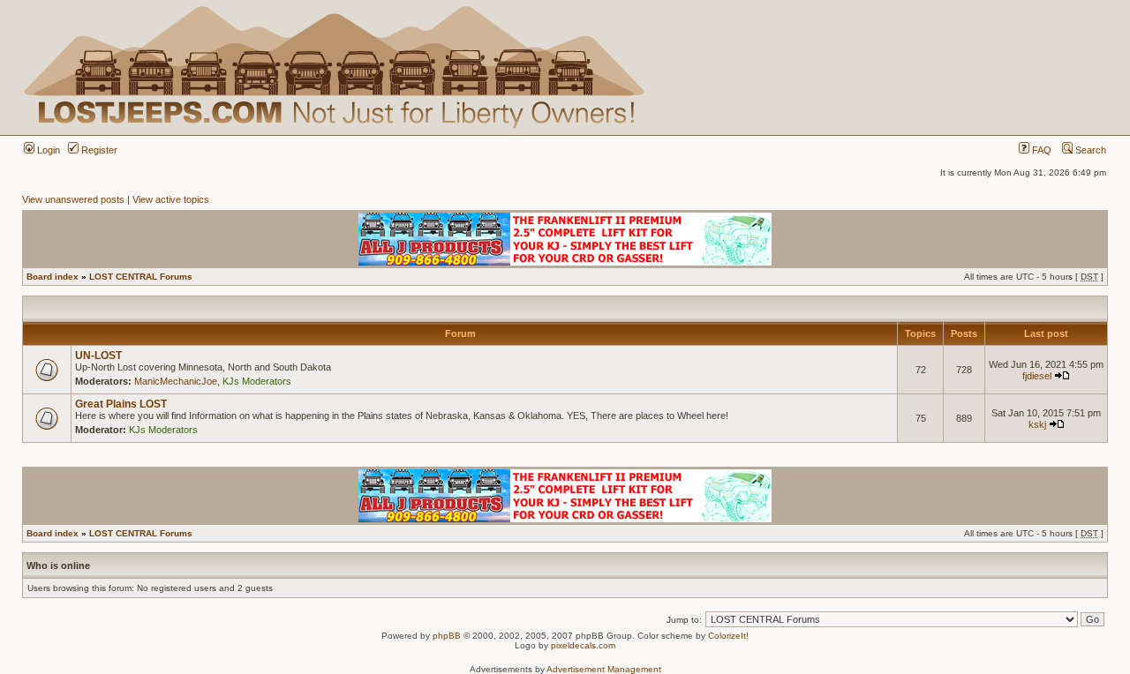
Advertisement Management (603, 669)
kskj (1037, 424)
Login (47, 150)
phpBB (447, 635)
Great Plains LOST (121, 404)
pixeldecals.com (583, 645)
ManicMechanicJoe (175, 381)
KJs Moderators (256, 381)
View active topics (170, 199)
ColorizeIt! (728, 635)
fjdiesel (1036, 376)
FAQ (1040, 150)
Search (1089, 150)
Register (98, 150)
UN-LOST (98, 355)
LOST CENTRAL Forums (140, 276)
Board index (52, 276)
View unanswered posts (73, 199)
